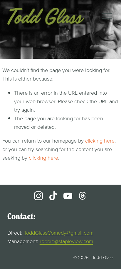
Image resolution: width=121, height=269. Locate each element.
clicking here (100, 140)
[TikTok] (53, 196)
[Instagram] (38, 196)
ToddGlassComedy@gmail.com (58, 232)
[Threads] (82, 196)
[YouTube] (68, 196)
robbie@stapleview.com (66, 241)
